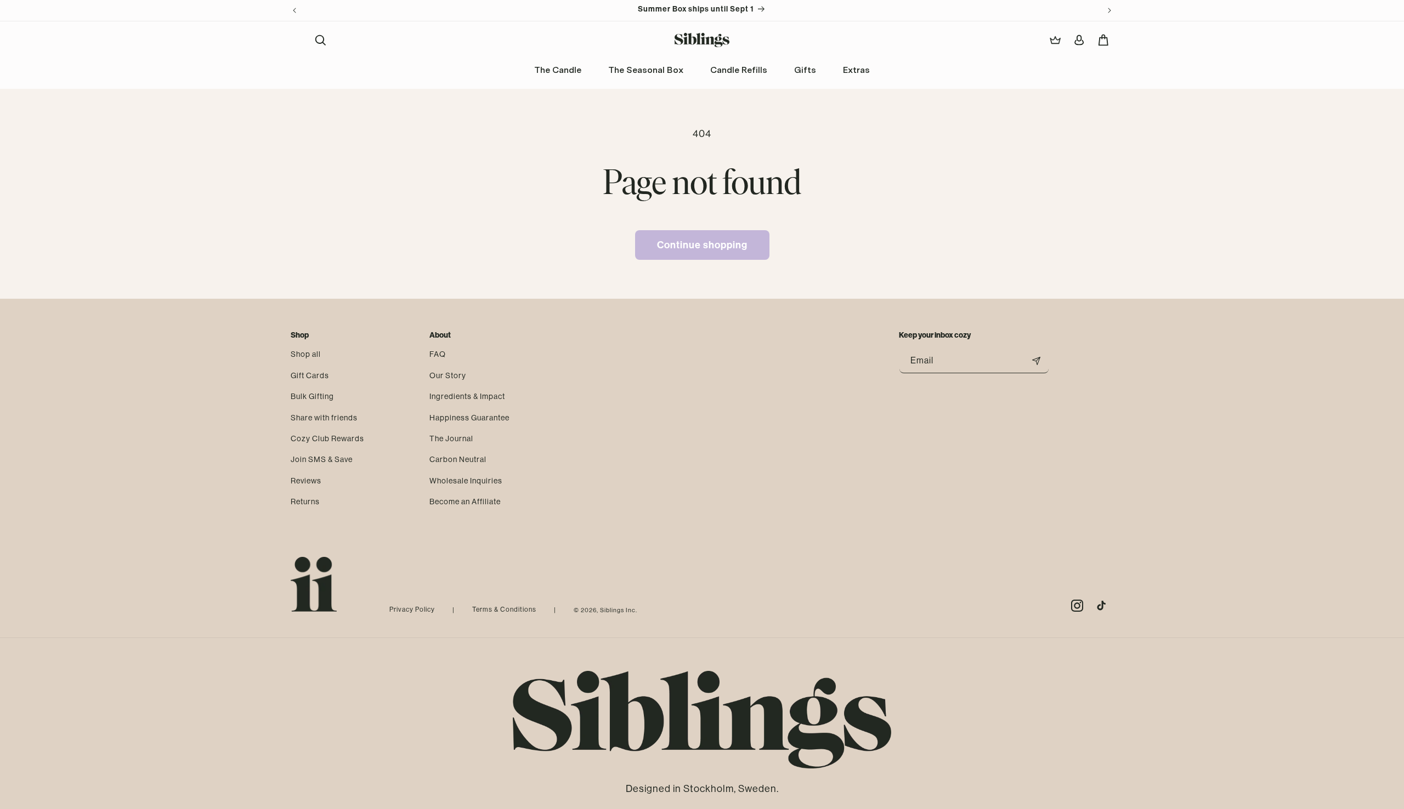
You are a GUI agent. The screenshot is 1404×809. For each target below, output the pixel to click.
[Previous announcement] (294, 10)
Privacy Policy (412, 609)
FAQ (437, 354)
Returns (305, 501)
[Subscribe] (1036, 361)
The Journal (451, 438)
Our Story (447, 375)
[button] (320, 40)
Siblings (612, 610)
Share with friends (324, 417)
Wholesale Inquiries (465, 480)
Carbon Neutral (457, 458)
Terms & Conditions (504, 609)
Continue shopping (702, 245)
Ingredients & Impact (467, 395)
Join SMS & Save (322, 458)
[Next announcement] (1109, 10)
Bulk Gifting (312, 395)
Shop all (306, 354)
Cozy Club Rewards (327, 438)
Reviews (306, 480)
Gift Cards (310, 375)
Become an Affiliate (465, 501)
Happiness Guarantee (469, 417)
